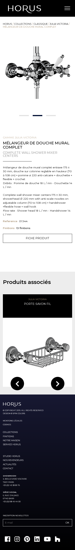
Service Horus (12, 444)
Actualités (9, 464)
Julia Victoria (59, 23)
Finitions (8, 436)
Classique (40, 23)
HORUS (7, 23)
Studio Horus (11, 456)
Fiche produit (37, 238)
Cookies (7, 424)
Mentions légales (12, 421)
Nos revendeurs (13, 460)
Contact (8, 468)
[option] (37, 72)
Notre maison (11, 440)
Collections (23, 23)
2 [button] (37, 115)
